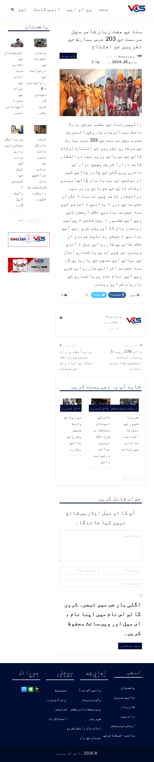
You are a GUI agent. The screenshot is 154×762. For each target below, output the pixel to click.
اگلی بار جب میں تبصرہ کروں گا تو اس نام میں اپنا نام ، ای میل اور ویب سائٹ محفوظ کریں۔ (102, 618)
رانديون (128, 716)
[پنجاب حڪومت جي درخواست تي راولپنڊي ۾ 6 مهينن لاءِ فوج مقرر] (40, 43)
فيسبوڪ (61, 690)
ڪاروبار (128, 707)
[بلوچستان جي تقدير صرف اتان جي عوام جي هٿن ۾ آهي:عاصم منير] (17, 43)
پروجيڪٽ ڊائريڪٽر (85, 709)
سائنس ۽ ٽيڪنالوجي (119, 735)
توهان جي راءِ (90, 738)
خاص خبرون (68, 56)
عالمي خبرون (124, 697)
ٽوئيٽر (61, 709)
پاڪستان (128, 688)
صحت (103, 9)
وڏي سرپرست (91, 700)
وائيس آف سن (91, 690)
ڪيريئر (95, 719)
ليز (22, 9)
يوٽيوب (57, 698)
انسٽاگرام (58, 719)
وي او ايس (79, 9)
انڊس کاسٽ (47, 9)
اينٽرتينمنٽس (124, 407)
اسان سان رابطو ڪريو (84, 728)
